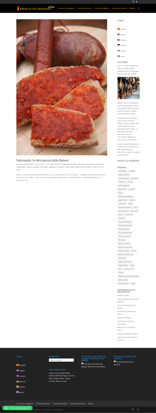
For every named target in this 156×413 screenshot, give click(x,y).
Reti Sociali (121, 240)
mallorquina (21, 167)
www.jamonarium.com (126, 129)
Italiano (123, 51)
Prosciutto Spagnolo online (127, 334)
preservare (134, 211)
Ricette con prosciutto (125, 247)
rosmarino (61, 167)
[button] (17, 408)
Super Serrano (97, 167)
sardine (133, 251)
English (123, 35)
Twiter (133, 283)
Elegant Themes (33, 410)
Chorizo (130, 182)
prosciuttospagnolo (26, 164)
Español (123, 29)
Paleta (130, 204)
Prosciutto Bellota (102, 8)
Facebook (132, 189)
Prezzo (120, 214)
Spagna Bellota (123, 265)
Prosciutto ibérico (85, 8)
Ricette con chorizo (124, 244)
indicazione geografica (85, 164)
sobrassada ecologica (83, 167)
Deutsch (123, 45)
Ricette (132, 8)
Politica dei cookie (124, 318)
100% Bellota (122, 171)
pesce (135, 207)
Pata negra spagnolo (48, 167)
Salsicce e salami (123, 251)
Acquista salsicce (123, 178)
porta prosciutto (123, 211)
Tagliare (121, 273)
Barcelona (134, 178)
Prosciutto (121, 218)
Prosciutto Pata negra (125, 233)
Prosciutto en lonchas (125, 225)
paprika (36, 167)
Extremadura (122, 189)
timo (18, 169)
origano (29, 167)
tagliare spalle (122, 280)
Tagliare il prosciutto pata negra (128, 276)
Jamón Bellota (122, 200)
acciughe (132, 171)
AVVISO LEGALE (123, 295)
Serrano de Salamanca (125, 254)
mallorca (132, 200)
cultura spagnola (123, 185)
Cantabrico (121, 182)
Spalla (132, 265)
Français (123, 40)
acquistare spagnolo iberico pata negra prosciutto (128, 71)
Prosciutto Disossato (124, 222)
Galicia (120, 193)
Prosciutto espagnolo (66, 8)
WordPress (59, 410)
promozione (129, 214)
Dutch (122, 56)
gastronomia (71, 164)
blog (64, 164)
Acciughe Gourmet (54, 164)
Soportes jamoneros (124, 262)
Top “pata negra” (123, 283)
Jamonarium (99, 164)
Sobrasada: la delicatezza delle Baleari (42, 160)
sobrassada (69, 167)
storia (120, 269)
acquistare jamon (123, 175)
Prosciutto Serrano (119, 8)
